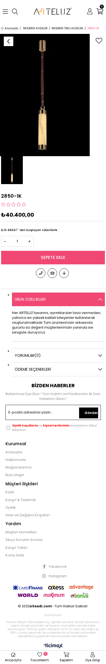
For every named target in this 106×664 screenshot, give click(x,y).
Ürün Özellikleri (30, 299)
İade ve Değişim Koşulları (27, 515)
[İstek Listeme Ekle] (52, 273)
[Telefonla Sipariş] (40, 273)
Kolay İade (14, 555)
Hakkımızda (15, 459)
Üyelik (10, 507)
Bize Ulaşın (14, 475)
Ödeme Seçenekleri (33, 369)
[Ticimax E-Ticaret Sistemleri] (53, 646)
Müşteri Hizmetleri (21, 532)
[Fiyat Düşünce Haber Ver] (64, 273)
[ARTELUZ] (53, 11)
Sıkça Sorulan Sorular (24, 539)
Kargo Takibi (16, 547)
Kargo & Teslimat (20, 500)
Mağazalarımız (18, 467)
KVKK (9, 492)
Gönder (91, 412)
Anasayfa (13, 452)
